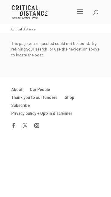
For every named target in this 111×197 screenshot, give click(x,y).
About (16, 89)
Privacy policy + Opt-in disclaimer (41, 113)
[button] (48, 15)
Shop (69, 97)
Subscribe (20, 105)
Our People (40, 89)
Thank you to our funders (34, 97)
